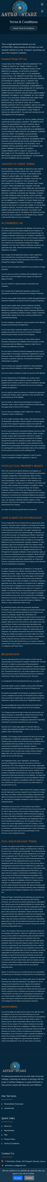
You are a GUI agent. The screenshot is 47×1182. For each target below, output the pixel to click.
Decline (29, 1178)
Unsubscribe (9, 1108)
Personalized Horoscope (13, 1104)
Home (15, 28)
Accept (17, 1178)
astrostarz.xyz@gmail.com (15, 1165)
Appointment (9, 1130)
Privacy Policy (9, 1139)
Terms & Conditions (11, 1143)
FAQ (5, 1135)
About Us (7, 1126)
